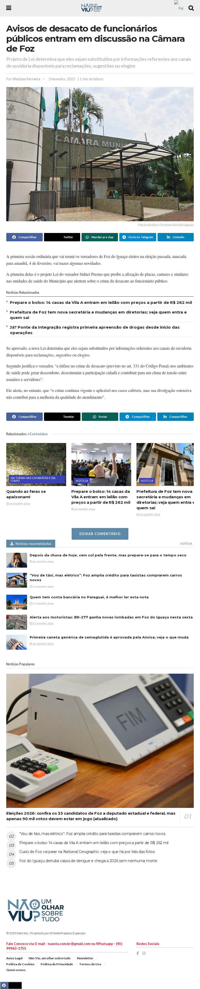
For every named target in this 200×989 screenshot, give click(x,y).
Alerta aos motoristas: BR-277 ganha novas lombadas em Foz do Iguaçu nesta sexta (111, 617)
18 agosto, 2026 (43, 644)
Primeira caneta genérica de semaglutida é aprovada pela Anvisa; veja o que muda (109, 637)
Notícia (82, 480)
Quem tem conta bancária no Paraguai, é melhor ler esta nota (89, 597)
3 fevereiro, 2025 (62, 79)
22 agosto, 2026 (19, 503)
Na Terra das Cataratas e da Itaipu (33, 479)
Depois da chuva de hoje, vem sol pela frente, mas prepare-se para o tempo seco (108, 555)
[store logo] (178, 7)
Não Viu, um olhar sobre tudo (50, 958)
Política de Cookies (20, 964)
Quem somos (16, 970)
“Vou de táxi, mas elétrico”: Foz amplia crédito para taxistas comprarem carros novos (92, 833)
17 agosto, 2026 (43, 586)
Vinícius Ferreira (26, 79)
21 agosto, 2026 (43, 623)
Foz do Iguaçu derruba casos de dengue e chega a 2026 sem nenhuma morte (88, 860)
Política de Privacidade (57, 964)
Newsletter (85, 958)
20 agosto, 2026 (43, 561)
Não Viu (22, 933)
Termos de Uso (90, 964)
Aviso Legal (14, 958)
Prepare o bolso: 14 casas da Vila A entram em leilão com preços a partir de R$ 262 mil (101, 302)
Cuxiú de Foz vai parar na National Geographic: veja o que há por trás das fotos (87, 851)
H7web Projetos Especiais (68, 933)
